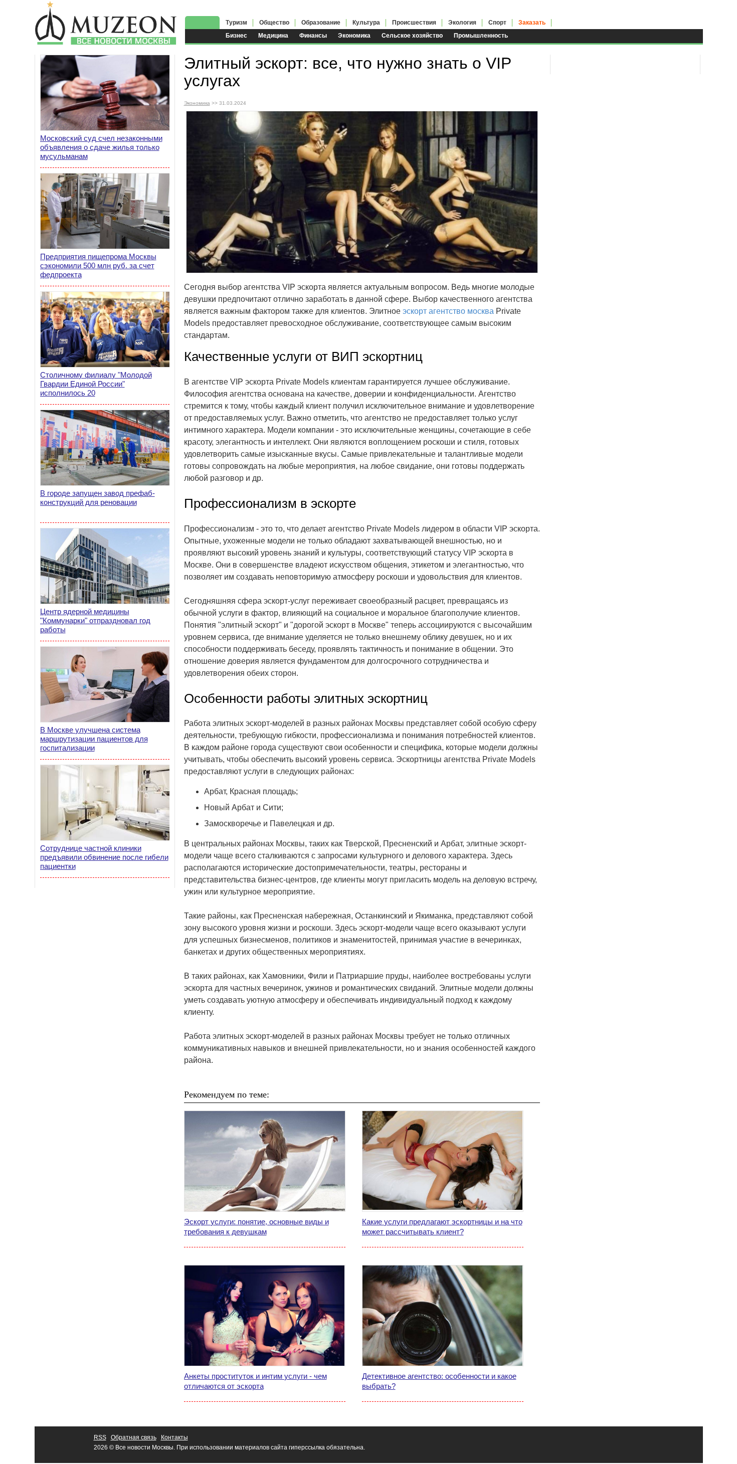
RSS (100, 1437)
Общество (274, 22)
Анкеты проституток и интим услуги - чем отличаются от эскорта (255, 1381)
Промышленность (481, 35)
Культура (366, 22)
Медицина (273, 35)
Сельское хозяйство (412, 35)
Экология (462, 22)
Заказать (531, 22)
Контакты (174, 1437)
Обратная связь (133, 1437)
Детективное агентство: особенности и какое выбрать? (439, 1381)
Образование (320, 22)
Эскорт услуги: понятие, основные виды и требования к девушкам (256, 1226)
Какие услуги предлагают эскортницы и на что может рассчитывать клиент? (442, 1226)
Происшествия (414, 22)
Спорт (497, 22)
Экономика (354, 35)
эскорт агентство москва (448, 311)
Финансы (313, 35)
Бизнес (236, 35)
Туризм (236, 22)
